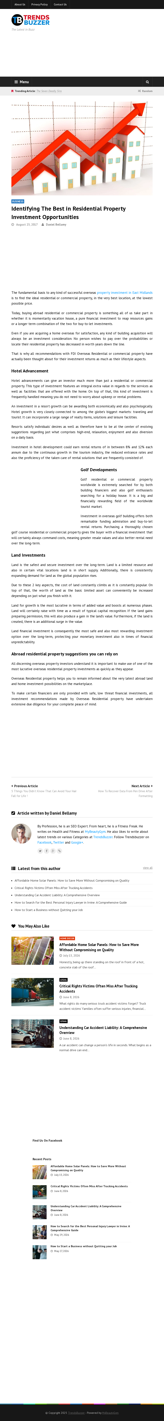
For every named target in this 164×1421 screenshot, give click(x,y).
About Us (20, 4)
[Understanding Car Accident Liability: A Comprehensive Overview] (32, 1033)
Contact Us (60, 4)
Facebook (44, 842)
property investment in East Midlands (124, 292)
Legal (63, 979)
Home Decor (67, 938)
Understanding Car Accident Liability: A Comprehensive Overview (57, 895)
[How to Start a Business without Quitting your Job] (40, 1252)
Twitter (58, 842)
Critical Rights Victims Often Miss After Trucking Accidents (54, 888)
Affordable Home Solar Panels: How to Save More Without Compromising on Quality (72, 880)
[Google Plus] (53, 851)
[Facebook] (46, 851)
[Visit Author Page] (21, 834)
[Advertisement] (116, 42)
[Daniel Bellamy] (59, 851)
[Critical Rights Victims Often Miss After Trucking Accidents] (32, 992)
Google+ (77, 842)
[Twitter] (40, 851)
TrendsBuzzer (103, 837)
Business (17, 201)
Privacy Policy (39, 4)
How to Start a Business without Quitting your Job (49, 910)
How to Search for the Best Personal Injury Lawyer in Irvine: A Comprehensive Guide (71, 902)
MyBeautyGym (95, 831)
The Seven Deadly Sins (49, 91)
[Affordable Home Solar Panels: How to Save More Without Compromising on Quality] (32, 951)
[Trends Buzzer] (30, 23)
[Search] (148, 82)
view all (148, 868)
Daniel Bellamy (56, 224)
